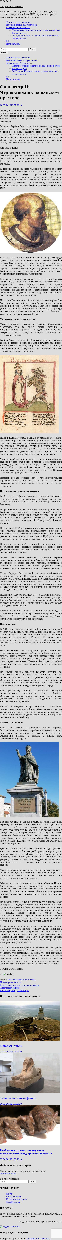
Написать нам (13, 43)
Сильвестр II (13, 979)
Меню (3, 52)
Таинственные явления (18, 22)
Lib (7, 41)
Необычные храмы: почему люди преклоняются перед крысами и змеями (26, 1152)
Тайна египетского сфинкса (18, 1098)
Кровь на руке (19, 33)
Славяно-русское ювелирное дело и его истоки (36, 30)
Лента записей (13, 1196)
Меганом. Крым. (11, 1045)
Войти (9, 1194)
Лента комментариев (16, 1199)
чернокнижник (27, 979)
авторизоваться (8, 1173)
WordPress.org (13, 1202)
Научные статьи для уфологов (21, 25)
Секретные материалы (11, 6)
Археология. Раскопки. (18, 27)
